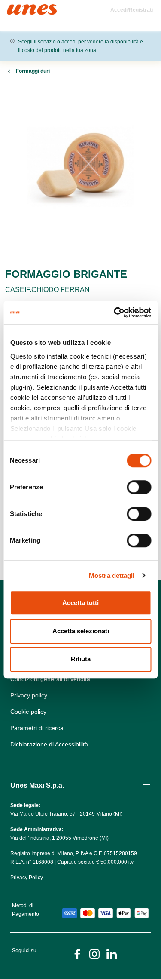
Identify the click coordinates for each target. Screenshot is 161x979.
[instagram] (94, 953)
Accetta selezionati (80, 631)
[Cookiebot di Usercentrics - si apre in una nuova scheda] (114, 312)
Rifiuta (81, 659)
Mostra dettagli (112, 575)
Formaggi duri (33, 71)
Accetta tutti (80, 602)
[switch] (139, 487)
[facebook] (77, 953)
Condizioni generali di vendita (50, 678)
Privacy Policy (26, 878)
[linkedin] (111, 953)
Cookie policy (28, 711)
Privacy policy (28, 695)
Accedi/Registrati (131, 10)
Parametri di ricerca (37, 727)
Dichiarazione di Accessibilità (49, 744)
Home (16, 8)
